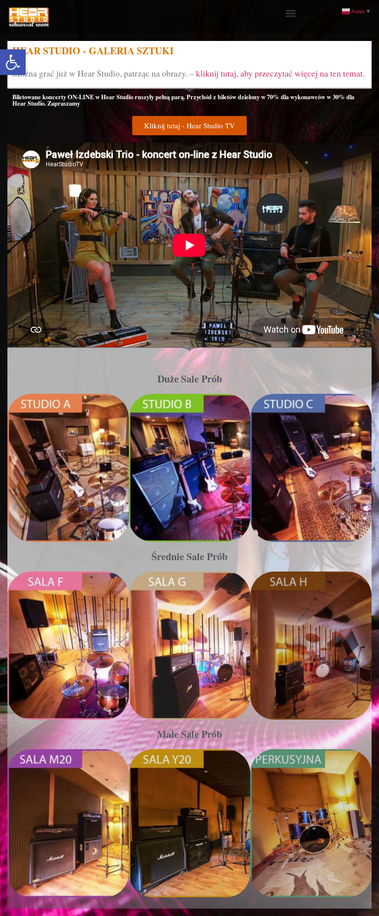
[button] (13, 62)
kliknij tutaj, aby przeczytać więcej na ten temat (279, 73)
